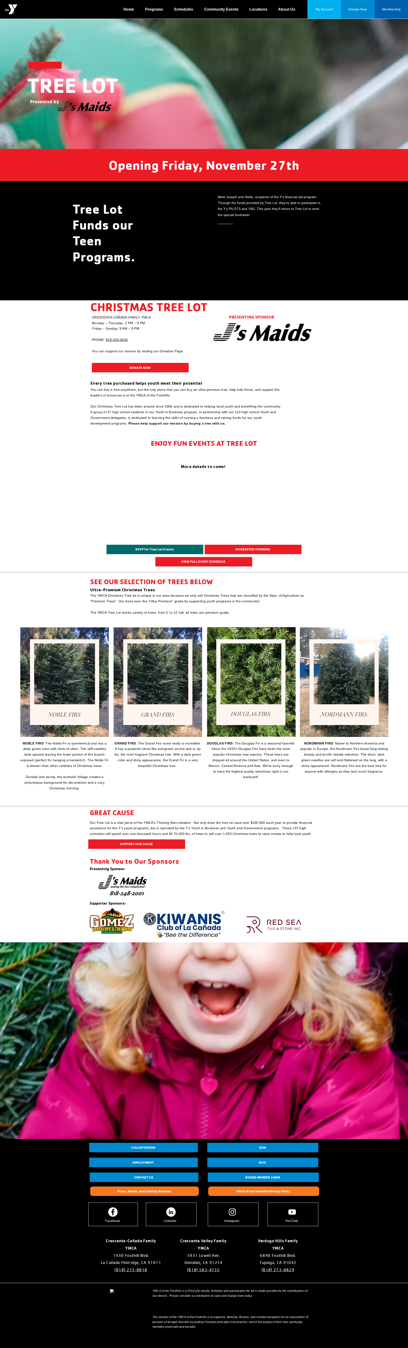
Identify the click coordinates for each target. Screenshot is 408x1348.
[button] (156, 9)
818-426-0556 (117, 340)
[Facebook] (113, 1212)
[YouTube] (292, 1212)
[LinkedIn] (171, 1212)
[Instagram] (232, 1212)
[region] (64, 682)
